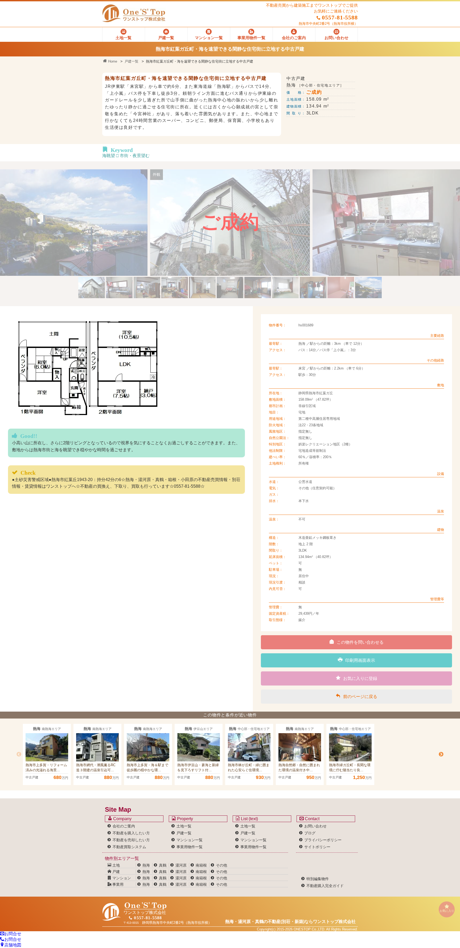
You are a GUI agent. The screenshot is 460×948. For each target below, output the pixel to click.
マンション (121, 878)
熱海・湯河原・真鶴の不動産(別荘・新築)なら (290, 921)
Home (112, 61)
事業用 (117, 884)
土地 (115, 865)
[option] (47, 754)
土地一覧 (183, 826)
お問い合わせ (315, 826)
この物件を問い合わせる (360, 642)
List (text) (249, 818)
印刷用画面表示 (360, 660)
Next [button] (441, 754)
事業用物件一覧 (189, 847)
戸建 (115, 871)
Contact (311, 818)
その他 (221, 865)
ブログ (309, 833)
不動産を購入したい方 (131, 833)
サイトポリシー (317, 847)
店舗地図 (12, 945)
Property (184, 818)
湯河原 (181, 865)
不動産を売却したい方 (131, 840)
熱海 (146, 865)
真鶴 (162, 865)
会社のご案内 (124, 826)
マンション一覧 (189, 840)
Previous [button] (19, 754)
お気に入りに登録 (360, 678)
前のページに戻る (360, 696)
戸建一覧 (131, 61)
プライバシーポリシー (323, 840)
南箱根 (201, 865)
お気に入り (447, 910)
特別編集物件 (317, 879)
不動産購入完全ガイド (325, 886)
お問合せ (12, 933)
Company (122, 818)
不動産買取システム (129, 847)
